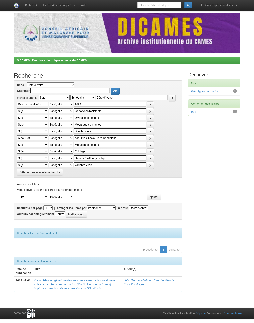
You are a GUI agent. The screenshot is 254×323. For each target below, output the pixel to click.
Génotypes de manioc (205, 91)
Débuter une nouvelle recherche (40, 172)
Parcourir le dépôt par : (58, 5)
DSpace (201, 313)
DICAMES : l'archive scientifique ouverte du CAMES (52, 60)
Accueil (32, 5)
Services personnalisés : (219, 5)
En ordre (122, 208)
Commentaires (233, 313)
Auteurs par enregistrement (35, 214)
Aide (84, 5)
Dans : (21, 85)
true (193, 112)
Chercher (23, 91)
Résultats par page (30, 208)
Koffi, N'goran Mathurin (138, 280)
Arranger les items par (71, 208)
